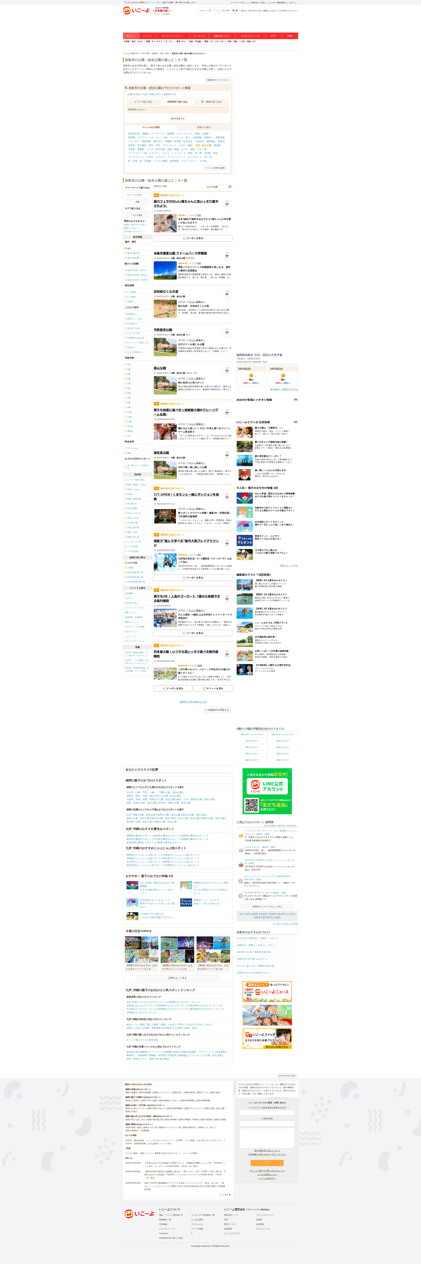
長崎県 (272, 914)
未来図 (259, 1219)
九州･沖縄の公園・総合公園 (140, 814)
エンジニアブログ (232, 1233)
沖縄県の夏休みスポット (168, 842)
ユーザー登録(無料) (277, 2)
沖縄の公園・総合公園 (165, 821)
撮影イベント (131, 612)
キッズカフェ (195, 157)
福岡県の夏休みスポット (139, 835)
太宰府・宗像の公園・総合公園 (174, 802)
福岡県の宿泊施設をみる (193, 702)
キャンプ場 (161, 137)
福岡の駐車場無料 (175, 1108)
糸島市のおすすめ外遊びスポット (254, 972)
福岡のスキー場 (150, 1127)
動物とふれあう (270, 11)
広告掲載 (163, 1224)
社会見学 (188, 141)
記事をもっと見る (177, 978)
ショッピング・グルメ (135, 608)
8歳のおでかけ (251, 760)
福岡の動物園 (145, 1092)
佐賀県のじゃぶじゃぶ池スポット (180, 855)
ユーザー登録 (131, 1153)
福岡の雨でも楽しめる (135, 1119)
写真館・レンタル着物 (155, 161)
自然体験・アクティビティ (183, 161)
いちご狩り (134, 141)
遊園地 (145, 133)
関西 (206, 41)
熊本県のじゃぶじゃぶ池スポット (180, 858)
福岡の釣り (178, 1092)
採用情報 (228, 1229)
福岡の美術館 (206, 1119)
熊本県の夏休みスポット (139, 839)
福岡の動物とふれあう (169, 1100)
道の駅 (207, 153)
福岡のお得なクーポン (135, 1108)
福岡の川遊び (131, 1111)
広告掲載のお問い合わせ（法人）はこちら (267, 1154)
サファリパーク (184, 133)
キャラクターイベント (135, 641)
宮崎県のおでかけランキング (173, 1009)
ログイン (293, 2)
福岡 (254, 41)
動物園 (170, 133)
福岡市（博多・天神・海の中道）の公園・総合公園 (152, 796)
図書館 (140, 149)
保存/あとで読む (258, 2)
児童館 (131, 149)
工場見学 (199, 141)
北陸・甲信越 (195, 41)
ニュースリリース (167, 1229)
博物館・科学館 (173, 141)
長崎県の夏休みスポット (193, 835)
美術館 (131, 145)
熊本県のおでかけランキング (205, 1005)
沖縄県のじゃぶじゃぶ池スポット (182, 865)
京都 (217, 41)
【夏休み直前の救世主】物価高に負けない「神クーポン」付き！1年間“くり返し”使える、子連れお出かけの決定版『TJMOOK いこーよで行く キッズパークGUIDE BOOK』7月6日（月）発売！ (185, 1174)
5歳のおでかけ (282, 747)
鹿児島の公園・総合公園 (139, 821)
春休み (244, 11)
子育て (273, 36)
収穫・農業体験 (153, 1028)
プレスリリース (263, 1229)
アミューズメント (176, 157)
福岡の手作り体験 (149, 1100)
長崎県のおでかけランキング (173, 1005)
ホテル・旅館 (188, 149)
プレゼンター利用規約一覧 (203, 1215)
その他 (202, 161)
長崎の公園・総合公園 (137, 818)
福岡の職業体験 (203, 1100)
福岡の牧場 (190, 1092)
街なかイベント (132, 631)
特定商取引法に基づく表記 (171, 1238)
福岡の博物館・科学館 (188, 1119)
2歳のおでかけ (251, 741)
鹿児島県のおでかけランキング (206, 1009)
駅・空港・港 (135, 161)
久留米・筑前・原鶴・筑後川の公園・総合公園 (150, 799)
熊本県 (281, 914)
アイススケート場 (137, 153)
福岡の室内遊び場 (155, 1119)
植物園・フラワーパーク (140, 137)
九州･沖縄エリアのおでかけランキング (146, 1002)
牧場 (197, 133)
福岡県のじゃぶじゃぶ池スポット (143, 855)
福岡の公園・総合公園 (168, 814)
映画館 (217, 145)
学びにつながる (187, 1024)
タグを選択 (137, 215)
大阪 (211, 41)
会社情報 (260, 1224)
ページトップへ (289, 1076)
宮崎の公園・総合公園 (212, 818)
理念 (226, 1219)
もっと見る (223, 1194)
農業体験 (146, 141)
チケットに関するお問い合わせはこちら (267, 1171)
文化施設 (142, 145)
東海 (178, 41)
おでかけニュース (250, 36)
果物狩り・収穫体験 (214, 137)
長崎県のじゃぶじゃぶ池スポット (143, 858)
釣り (188, 137)
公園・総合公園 (203, 145)
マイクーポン (239, 2)
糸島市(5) (140, 109)
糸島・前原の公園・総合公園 (141, 802)
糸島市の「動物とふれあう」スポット (256, 945)
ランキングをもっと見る (285, 923)
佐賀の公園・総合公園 (193, 814)
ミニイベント (131, 636)
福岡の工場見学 (132, 1100)
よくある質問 (197, 1219)
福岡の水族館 (220, 1119)
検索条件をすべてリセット (219, 80)
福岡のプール (202, 1092)
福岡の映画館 (171, 1119)
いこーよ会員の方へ (267, 1178)
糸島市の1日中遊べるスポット (253, 959)
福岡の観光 (215, 1092)
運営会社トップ (231, 1215)
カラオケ (160, 157)
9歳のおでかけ (282, 760)
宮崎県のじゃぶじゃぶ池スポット (180, 861)
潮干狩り (158, 141)
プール (150, 149)
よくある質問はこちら (267, 1174)
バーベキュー (176, 137)
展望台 (221, 141)
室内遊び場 (134, 133)
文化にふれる (204, 1024)
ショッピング (179, 153)
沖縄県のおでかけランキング (141, 1012)
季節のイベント (132, 622)
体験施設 (211, 141)
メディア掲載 (197, 1229)
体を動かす (168, 1028)
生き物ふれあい (132, 603)
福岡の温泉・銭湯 (133, 1127)
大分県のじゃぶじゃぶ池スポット (143, 861)
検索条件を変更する (218, 710)
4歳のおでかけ (251, 747)
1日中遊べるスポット (288, 11)
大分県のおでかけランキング (141, 1009)
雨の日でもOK (255, 11)
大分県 (290, 914)
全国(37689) (133, 94)
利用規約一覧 (165, 1219)
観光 (215, 153)
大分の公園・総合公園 (187, 818)
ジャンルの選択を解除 (215, 168)
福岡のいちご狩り (206, 1127)
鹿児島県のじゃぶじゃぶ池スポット (144, 865)
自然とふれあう (134, 1028)
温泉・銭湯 (173, 149)
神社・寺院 (154, 145)
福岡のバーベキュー (162, 1092)
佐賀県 (263, 914)
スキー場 (201, 149)
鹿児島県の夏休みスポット (140, 842)
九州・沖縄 (246, 41)
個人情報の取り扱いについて (267, 1150)
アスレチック (169, 145)
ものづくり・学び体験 (135, 627)
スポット (131, 36)
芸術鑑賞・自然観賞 (134, 617)
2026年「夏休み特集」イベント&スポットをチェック (137, 654)
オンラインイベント (172, 36)
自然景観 (197, 137)
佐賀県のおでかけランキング (141, 1005)
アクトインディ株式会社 (258, 1209)
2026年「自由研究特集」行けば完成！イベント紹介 (137, 669)
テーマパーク (158, 133)
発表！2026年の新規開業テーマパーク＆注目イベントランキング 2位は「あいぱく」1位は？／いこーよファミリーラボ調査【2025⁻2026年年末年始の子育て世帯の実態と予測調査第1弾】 (184, 1186)
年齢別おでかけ (222, 36)
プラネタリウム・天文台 (140, 157)
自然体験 (129, 593)
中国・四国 (232, 41)
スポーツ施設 (186, 145)
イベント (147, 36)
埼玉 (171, 41)
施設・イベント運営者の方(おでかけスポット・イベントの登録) (169, 1153)
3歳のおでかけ (282, 741)
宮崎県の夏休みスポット (193, 839)
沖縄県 (277, 917)
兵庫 (222, 41)
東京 (153, 41)
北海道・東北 (130, 41)
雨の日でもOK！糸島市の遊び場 (254, 952)
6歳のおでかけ (251, 753)
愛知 (183, 41)
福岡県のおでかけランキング (184, 1002)
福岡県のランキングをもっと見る (267, 906)
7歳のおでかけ (282, 753)
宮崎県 (257, 917)
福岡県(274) (169, 94)
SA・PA (208, 157)
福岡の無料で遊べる (156, 1108)
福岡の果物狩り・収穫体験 (137, 1130)
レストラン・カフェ (159, 153)
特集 (290, 36)
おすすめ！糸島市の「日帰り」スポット (258, 938)
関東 (148, 41)
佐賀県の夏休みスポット (166, 835)
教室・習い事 (195, 153)
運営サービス (230, 1224)
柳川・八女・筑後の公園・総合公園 (195, 799)
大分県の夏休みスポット (166, 839)
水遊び (179, 1028)
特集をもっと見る (289, 565)
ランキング (199, 36)
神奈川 (159, 41)
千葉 (166, 41)
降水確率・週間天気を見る (284, 389)
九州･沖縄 (244, 914)
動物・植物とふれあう (165, 1024)
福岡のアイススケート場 (170, 1127)
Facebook (163, 1233)
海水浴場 (160, 149)
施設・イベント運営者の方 (171, 1215)
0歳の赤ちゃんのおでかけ (251, 734)
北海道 (140, 41)
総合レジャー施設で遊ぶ (139, 1024)
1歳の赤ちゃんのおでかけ (282, 734)
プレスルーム (197, 1224)
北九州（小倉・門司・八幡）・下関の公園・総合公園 (154, 792)
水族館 (205, 133)
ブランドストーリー (265, 1215)
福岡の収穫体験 (188, 1100)
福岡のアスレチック (193, 1108)
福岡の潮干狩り (190, 1127)
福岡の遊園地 (131, 1092)
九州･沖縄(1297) (151, 94)
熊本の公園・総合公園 (162, 818)
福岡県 (254, 914)
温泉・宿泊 (191, 1028)
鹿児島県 (267, 917)
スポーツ (129, 598)
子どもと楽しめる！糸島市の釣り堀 (255, 965)
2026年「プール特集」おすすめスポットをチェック (137, 661)
